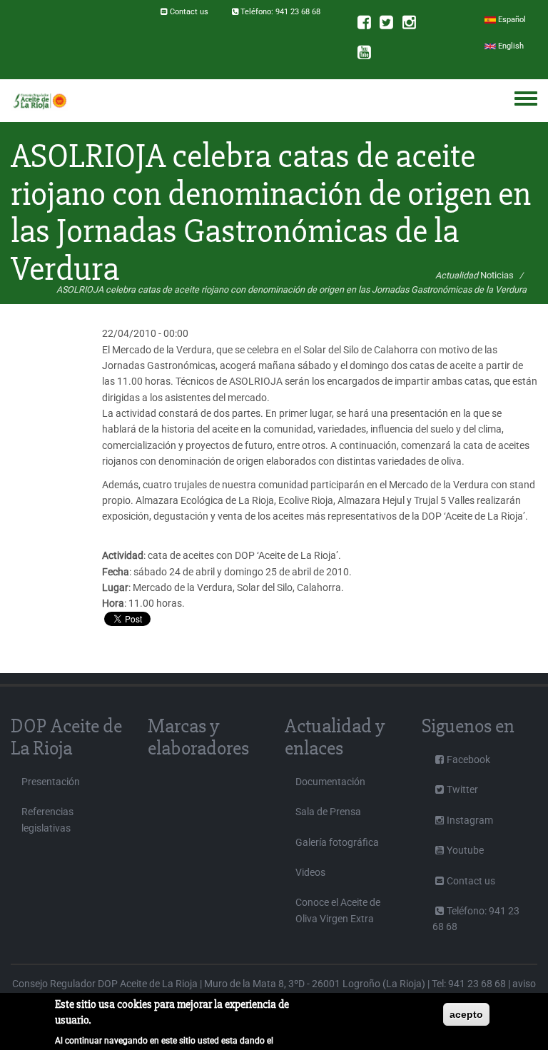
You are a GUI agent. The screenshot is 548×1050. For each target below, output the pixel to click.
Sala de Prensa (328, 811)
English (510, 46)
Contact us (189, 11)
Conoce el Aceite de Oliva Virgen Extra (337, 910)
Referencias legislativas (47, 819)
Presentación (50, 781)
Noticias (497, 275)
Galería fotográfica (337, 842)
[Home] (39, 100)
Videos (310, 872)
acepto (466, 1014)
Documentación (330, 781)
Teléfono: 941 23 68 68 (280, 11)
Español (511, 19)
